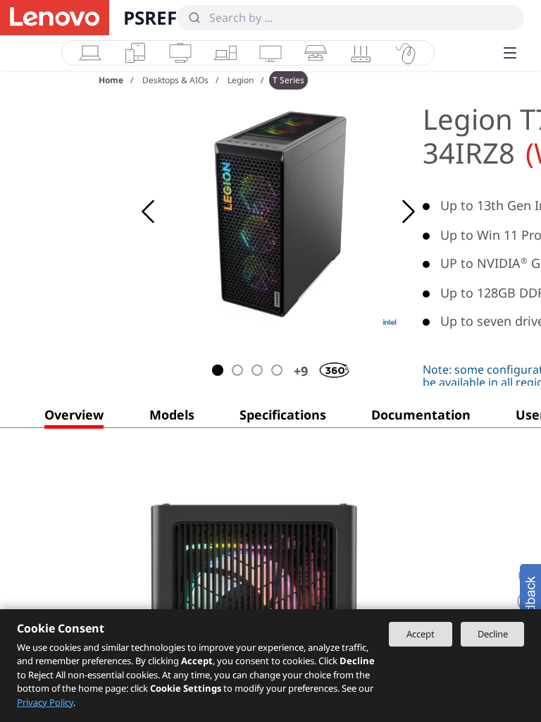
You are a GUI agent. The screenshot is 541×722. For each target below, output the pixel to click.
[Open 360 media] (324, 367)
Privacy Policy (45, 702)
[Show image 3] (257, 370)
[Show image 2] (237, 370)
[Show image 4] (276, 370)
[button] (74, 417)
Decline (493, 634)
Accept (420, 634)
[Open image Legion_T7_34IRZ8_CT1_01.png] (282, 212)
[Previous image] (148, 211)
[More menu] (510, 53)
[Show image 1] (217, 370)
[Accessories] (405, 53)
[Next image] (408, 211)
